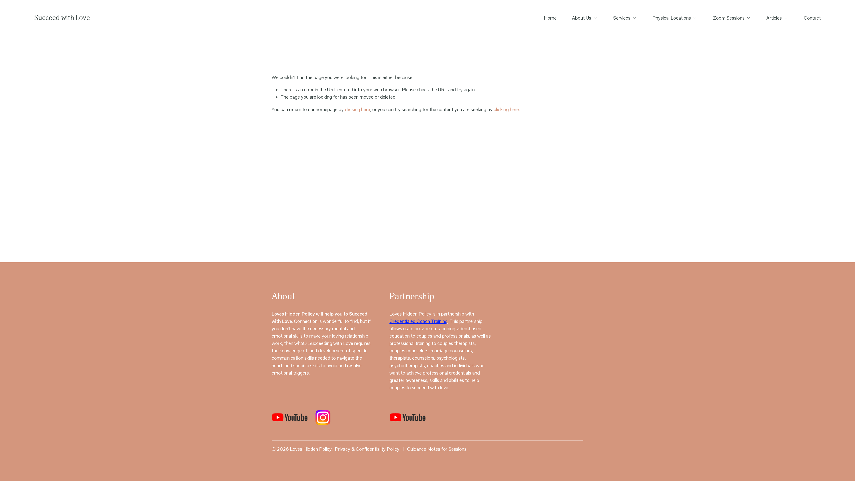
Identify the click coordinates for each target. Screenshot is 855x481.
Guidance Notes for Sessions (436, 449)
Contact (812, 18)
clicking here (357, 109)
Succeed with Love (62, 17)
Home (550, 18)
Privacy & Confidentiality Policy (367, 449)
